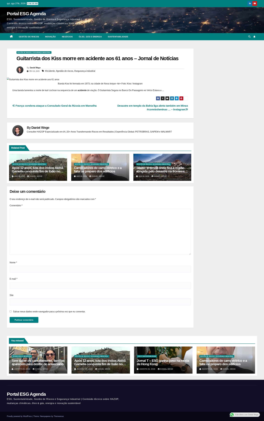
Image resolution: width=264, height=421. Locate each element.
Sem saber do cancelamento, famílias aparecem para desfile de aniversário (38, 362)
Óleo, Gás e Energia (90, 37)
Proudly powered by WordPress (19, 416)
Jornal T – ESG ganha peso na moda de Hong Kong (163, 362)
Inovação (50, 37)
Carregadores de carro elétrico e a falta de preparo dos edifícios (98, 169)
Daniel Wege (35, 68)
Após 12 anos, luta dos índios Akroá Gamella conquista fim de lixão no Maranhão (37, 171)
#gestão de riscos (64, 71)
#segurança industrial (84, 71)
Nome (13, 262)
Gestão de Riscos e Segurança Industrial (34, 52)
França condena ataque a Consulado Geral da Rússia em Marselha (56, 105)
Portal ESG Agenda (26, 13)
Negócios (67, 37)
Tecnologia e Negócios (22, 356)
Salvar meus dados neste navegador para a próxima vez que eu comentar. (49, 311)
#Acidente (50, 71)
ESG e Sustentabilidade (147, 356)
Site (11, 295)
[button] (249, 36)
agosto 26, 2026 (22, 369)
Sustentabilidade (118, 37)
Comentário (16, 205)
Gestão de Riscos (29, 37)
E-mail (13, 279)
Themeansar (59, 416)
